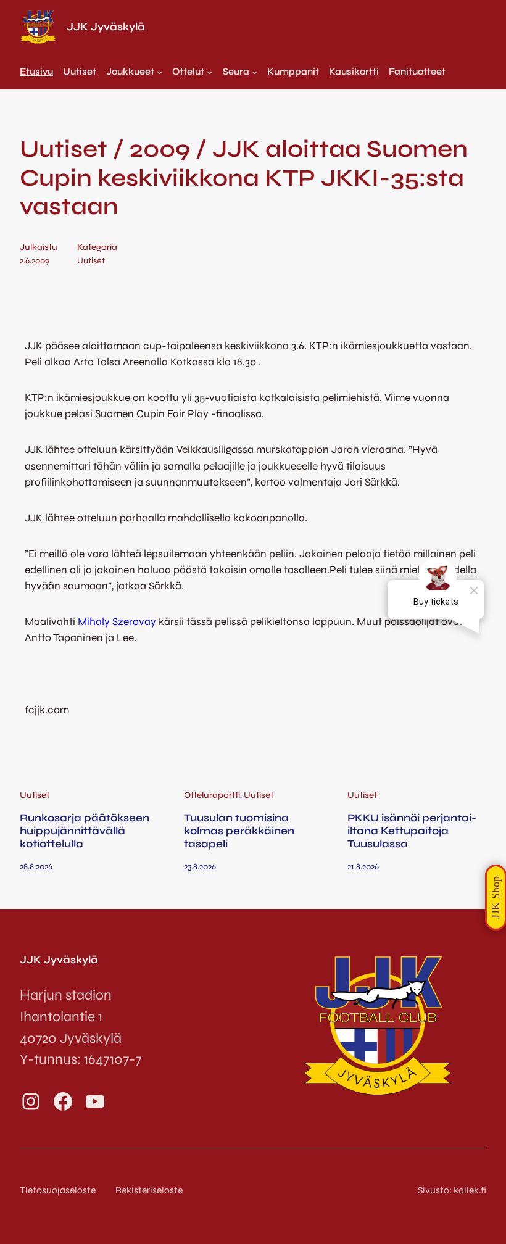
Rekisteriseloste (149, 1190)
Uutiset (91, 260)
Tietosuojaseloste (58, 1190)
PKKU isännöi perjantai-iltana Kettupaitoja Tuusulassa (411, 831)
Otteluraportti (212, 795)
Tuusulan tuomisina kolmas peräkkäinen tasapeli (239, 831)
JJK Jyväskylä (106, 26)
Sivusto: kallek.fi (452, 1190)
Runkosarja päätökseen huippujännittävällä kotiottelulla (84, 831)
